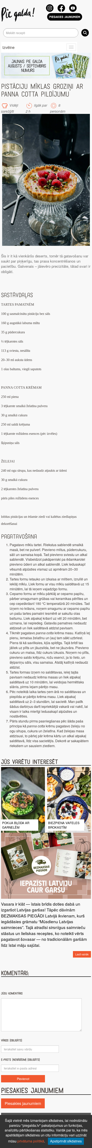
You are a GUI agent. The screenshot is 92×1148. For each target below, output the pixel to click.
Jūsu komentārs (12, 993)
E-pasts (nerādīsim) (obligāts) (20, 1059)
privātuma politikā (30, 1141)
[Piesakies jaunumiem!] (64, 17)
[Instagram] (49, 8)
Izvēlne (8, 47)
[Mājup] (18, 14)
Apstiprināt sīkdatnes (66, 1141)
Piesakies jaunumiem (23, 1103)
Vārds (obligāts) (11, 1040)
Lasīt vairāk (82, 954)
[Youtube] (73, 8)
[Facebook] (61, 8)
